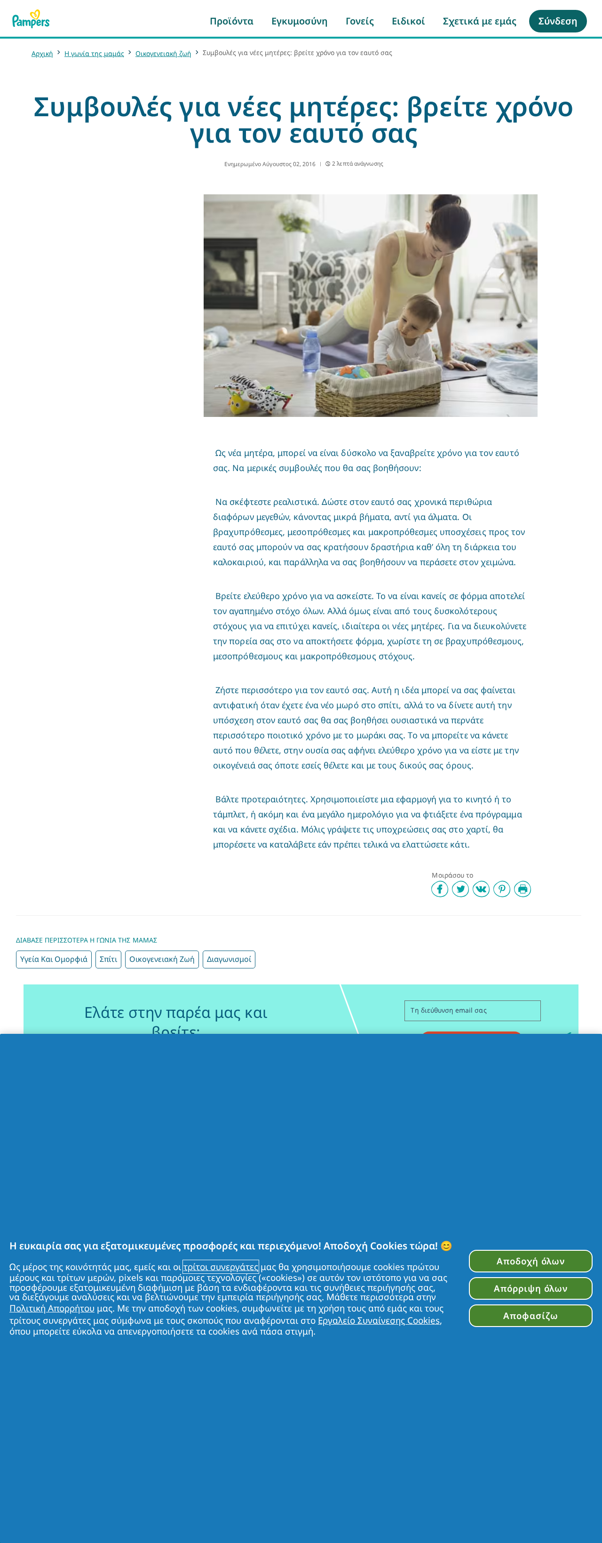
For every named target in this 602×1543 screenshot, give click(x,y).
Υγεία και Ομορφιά (53, 959)
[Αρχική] (31, 18)
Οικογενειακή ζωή (163, 53)
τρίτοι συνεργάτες (220, 1267)
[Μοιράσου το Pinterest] (501, 888)
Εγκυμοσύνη (299, 21)
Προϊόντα (231, 21)
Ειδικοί (408, 21)
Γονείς (360, 21)
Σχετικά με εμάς (479, 21)
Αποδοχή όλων (531, 1261)
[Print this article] (522, 888)
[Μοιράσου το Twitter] (460, 888)
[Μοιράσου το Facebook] (439, 888)
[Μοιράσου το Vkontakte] (481, 888)
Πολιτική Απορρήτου (52, 1308)
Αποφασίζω (530, 1315)
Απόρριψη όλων (531, 1288)
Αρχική (42, 53)
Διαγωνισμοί (229, 959)
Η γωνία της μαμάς (94, 53)
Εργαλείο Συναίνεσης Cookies (379, 1320)
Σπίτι (108, 959)
